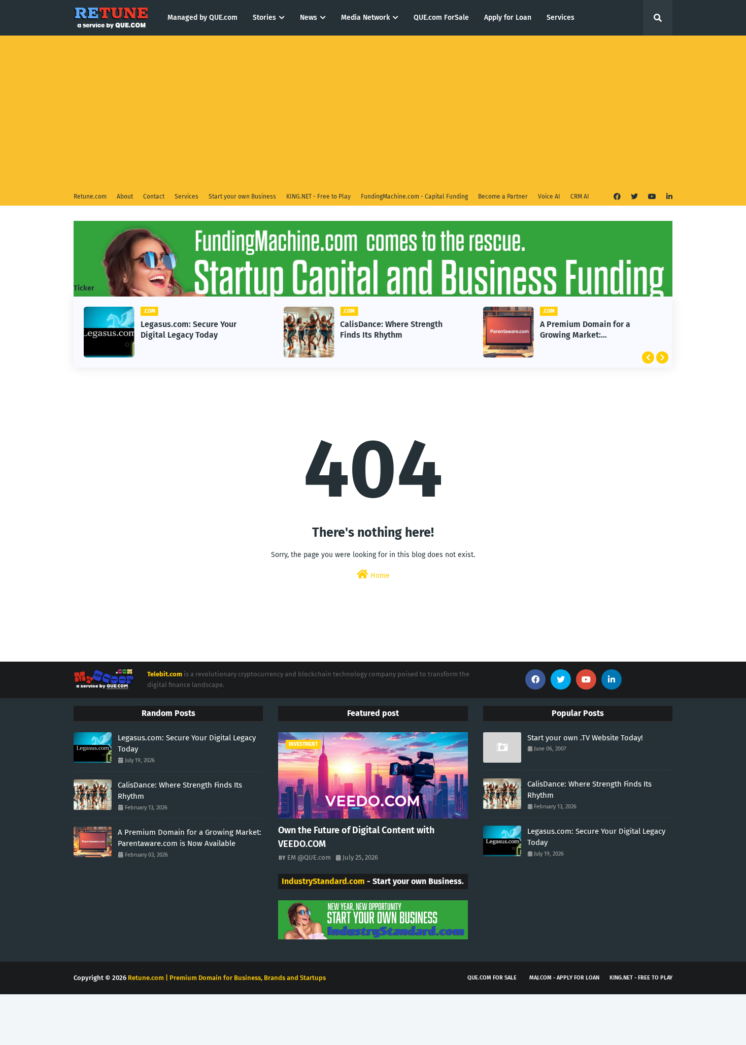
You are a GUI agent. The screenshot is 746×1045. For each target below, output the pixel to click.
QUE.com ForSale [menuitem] (441, 17)
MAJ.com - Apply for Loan (564, 977)
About (125, 196)
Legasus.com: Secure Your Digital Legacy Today (188, 329)
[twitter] (634, 197)
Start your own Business (242, 196)
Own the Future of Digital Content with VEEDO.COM (356, 837)
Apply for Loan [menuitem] (507, 17)
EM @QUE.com (309, 857)
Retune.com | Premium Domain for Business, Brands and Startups (227, 978)
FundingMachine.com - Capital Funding (414, 196)
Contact (153, 196)
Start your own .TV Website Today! (585, 737)
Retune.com (90, 196)
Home (379, 575)
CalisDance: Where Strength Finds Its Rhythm (391, 329)
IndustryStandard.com (323, 881)
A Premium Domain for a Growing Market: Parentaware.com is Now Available (586, 330)
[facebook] (617, 197)
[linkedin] (668, 197)
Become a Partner (503, 196)
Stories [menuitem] (264, 17)
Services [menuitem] (560, 17)
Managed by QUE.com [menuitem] (202, 17)
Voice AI (549, 196)
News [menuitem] (308, 17)
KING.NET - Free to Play (318, 196)
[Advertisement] (373, 112)
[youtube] (652, 197)
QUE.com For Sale (492, 977)
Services (186, 196)
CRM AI (579, 196)
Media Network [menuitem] (365, 17)
